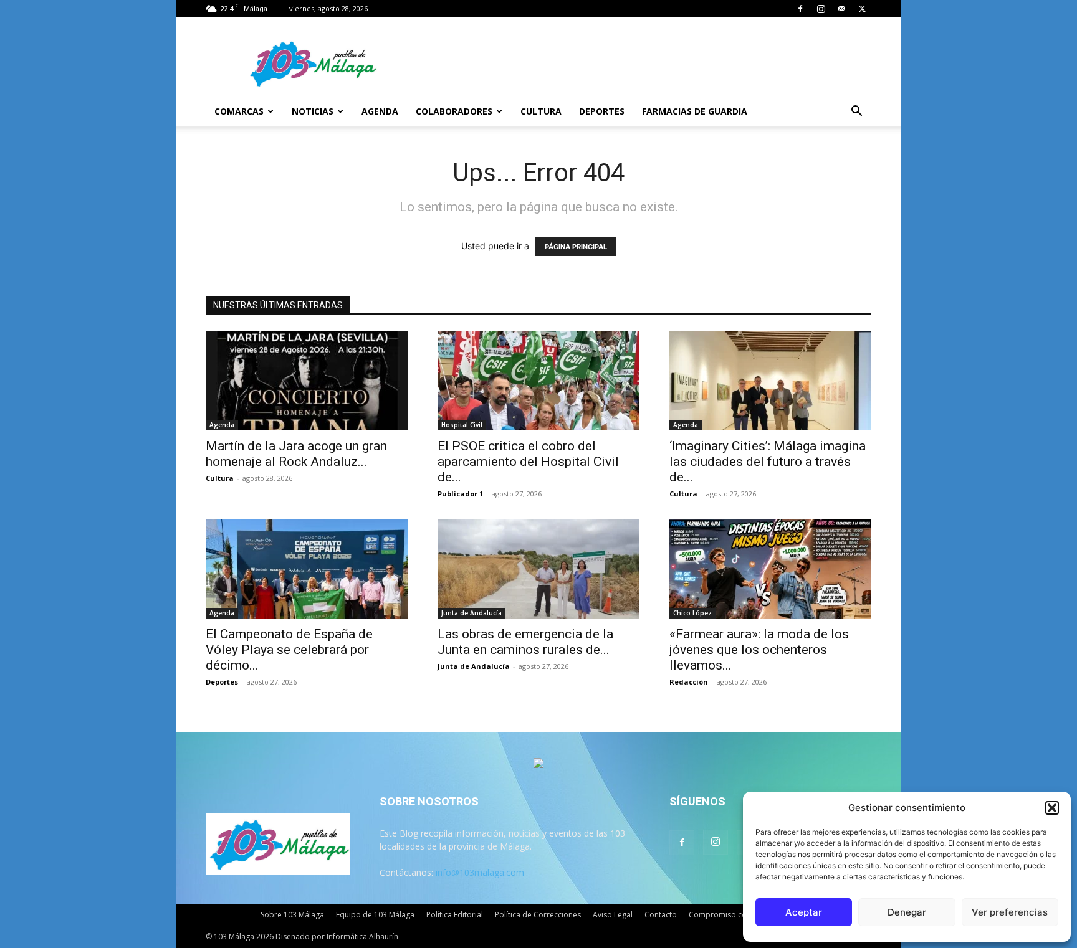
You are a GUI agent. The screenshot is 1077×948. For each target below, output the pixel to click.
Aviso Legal (613, 914)
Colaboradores (454, 111)
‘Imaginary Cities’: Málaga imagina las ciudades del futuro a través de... (767, 461)
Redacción (688, 681)
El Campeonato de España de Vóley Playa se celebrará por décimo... (289, 650)
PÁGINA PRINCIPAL (576, 246)
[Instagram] (820, 8)
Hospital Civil (461, 424)
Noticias (312, 111)
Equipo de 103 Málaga (375, 914)
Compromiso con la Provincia (741, 914)
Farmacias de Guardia (694, 111)
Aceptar (803, 912)
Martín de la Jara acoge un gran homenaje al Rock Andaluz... (296, 453)
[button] (1052, 808)
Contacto (660, 914)
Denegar (907, 912)
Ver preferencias (1010, 912)
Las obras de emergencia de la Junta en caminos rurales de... (525, 642)
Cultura (541, 111)
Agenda (379, 111)
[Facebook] (800, 8)
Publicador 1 (460, 493)
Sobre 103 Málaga (292, 914)
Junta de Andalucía (471, 613)
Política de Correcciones (538, 914)
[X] (862, 8)
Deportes (602, 111)
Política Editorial (454, 914)
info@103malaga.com (480, 872)
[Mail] (841, 8)
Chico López (692, 613)
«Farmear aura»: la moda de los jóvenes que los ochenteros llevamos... (759, 650)
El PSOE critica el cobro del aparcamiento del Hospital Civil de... (528, 461)
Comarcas (239, 111)
